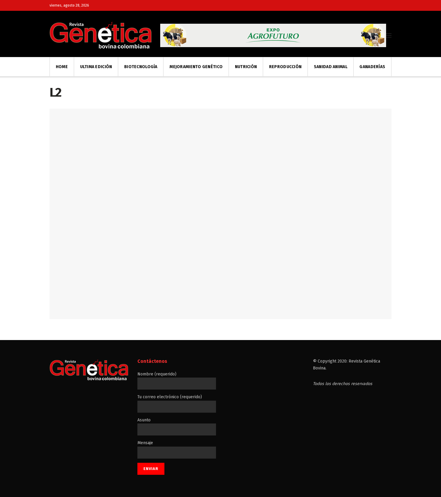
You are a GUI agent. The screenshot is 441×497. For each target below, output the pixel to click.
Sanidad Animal (330, 66)
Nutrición (246, 66)
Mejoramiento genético (196, 66)
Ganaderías (372, 66)
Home (62, 66)
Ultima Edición (96, 66)
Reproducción (285, 66)
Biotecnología (141, 66)
